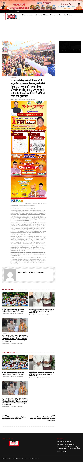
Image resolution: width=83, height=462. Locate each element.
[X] (14, 201)
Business (69, 14)
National (24, 14)
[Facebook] (12, 201)
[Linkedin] (17, 201)
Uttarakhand (39, 14)
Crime (60, 14)
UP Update (46, 14)
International (31, 14)
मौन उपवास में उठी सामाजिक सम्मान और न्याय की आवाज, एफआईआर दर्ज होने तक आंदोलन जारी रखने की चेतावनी (13, 310)
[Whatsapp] (19, 201)
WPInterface (36, 458)
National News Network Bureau (29, 99)
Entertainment (53, 14)
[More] (22, 201)
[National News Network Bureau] (10, 275)
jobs (65, 14)
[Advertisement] (41, 29)
